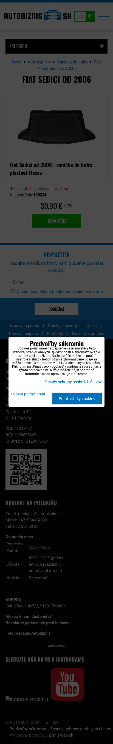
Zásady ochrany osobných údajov (73, 382)
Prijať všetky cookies (77, 398)
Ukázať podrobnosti (28, 394)
